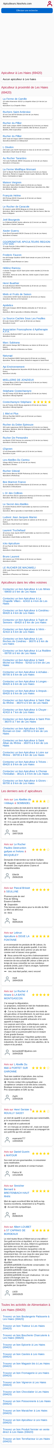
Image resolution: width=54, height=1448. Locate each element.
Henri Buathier (11, 283)
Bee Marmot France (14, 482)
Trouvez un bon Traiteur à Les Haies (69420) (24, 1327)
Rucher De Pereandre (15, 438)
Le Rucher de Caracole (16, 207)
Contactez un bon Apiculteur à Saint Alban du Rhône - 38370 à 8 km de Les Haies (25, 743)
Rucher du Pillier (12, 123)
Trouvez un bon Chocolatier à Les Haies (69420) (26, 1393)
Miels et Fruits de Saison (17, 294)
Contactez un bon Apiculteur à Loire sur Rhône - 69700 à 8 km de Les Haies (25, 753)
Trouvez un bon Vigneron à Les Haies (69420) (24, 1383)
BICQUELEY (11, 855)
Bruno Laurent (11, 557)
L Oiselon (8, 147)
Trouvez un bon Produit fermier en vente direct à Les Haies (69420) (26, 1430)
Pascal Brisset (22, 888)
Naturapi (8, 356)
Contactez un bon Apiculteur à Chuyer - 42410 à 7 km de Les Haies (25, 711)
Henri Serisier (21, 1109)
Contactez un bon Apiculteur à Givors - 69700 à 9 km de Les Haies (25, 782)
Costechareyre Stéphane (17, 402)
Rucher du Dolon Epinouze (18, 425)
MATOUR (11, 1155)
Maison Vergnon (12, 182)
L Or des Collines (12, 493)
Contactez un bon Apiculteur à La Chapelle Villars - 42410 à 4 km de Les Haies (25, 601)
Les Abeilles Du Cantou (16, 460)
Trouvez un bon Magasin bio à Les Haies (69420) (26, 1364)
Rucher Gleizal (11, 471)
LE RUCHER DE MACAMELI (19, 568)
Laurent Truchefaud (14, 530)
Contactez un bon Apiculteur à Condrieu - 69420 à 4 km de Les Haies (26, 611)
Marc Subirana (11, 343)
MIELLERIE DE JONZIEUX (18, 380)
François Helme (12, 195)
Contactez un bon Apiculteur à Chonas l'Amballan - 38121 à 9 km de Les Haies (26, 772)
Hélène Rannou (11, 268)
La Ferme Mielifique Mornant (19, 169)
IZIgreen (8, 449)
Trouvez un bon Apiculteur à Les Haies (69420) (25, 1421)
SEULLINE (12, 891)
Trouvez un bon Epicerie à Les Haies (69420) (24, 1346)
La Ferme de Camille (15, 99)
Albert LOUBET (22, 1226)
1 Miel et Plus (10, 414)
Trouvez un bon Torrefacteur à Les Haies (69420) (26, 1440)
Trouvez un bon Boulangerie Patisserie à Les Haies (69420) (26, 1317)
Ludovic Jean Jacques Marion (20, 517)
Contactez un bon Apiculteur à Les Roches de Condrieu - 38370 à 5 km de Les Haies (25, 641)
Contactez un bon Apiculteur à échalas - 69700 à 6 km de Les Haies (26, 673)
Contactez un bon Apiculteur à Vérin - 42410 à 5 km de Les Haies (24, 630)
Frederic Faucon (12, 255)
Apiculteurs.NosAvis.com (17, 3)
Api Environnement (13, 367)
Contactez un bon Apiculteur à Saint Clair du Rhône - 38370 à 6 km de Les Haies (26, 701)
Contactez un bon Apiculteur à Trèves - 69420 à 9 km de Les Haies (25, 763)
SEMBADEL (23, 803)
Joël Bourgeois (11, 220)
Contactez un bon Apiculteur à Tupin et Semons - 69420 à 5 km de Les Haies (25, 621)
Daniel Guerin (22, 1151)
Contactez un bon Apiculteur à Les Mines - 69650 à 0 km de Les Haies (26, 590)
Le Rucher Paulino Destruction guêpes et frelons (15, 848)
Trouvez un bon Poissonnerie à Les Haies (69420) (27, 1402)
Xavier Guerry (11, 231)
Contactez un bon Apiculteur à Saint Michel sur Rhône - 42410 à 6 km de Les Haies (26, 663)
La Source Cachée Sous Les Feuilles (24, 318)
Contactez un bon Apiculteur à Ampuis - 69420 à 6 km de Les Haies (25, 692)
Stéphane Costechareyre (17, 391)
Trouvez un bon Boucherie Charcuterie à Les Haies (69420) (26, 1336)
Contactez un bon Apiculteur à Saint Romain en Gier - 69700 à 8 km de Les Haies (25, 731)
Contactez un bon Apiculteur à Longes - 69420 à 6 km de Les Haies (25, 682)
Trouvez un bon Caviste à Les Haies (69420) (23, 1355)
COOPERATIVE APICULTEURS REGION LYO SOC (26, 243)
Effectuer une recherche (27, 10)
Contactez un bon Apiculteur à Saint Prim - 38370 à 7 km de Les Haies (26, 720)
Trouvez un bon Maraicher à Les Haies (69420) (25, 1412)
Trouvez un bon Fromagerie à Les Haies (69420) (26, 1374)
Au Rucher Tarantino (14, 158)
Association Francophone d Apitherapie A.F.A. (25, 330)
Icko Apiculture (11, 543)
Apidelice (8, 305)
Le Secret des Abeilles (15, 504)
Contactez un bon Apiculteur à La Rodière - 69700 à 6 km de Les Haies (27, 652)
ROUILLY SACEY (14, 1113)
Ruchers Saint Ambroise (17, 112)
